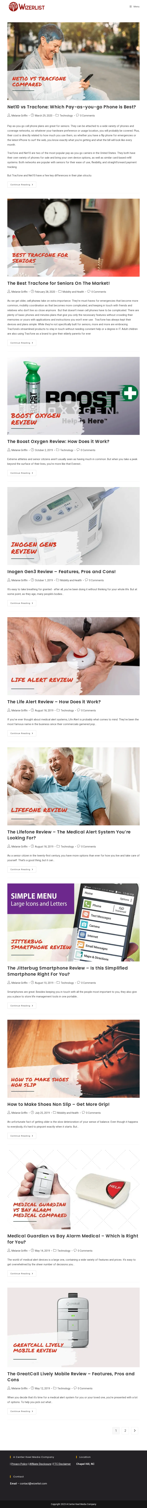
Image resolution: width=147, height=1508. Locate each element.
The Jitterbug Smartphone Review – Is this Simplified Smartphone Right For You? (67, 971)
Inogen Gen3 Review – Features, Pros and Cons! (61, 572)
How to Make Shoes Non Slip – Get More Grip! (58, 1104)
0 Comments (87, 115)
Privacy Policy (19, 1464)
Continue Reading (23, 185)
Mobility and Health (73, 291)
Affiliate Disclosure (40, 1464)
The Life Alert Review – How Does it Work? (54, 702)
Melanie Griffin (19, 115)
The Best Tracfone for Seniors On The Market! (58, 283)
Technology (66, 115)
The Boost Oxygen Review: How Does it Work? (58, 441)
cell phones (33, 300)
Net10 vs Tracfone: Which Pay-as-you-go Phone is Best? (71, 107)
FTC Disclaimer (62, 1464)
